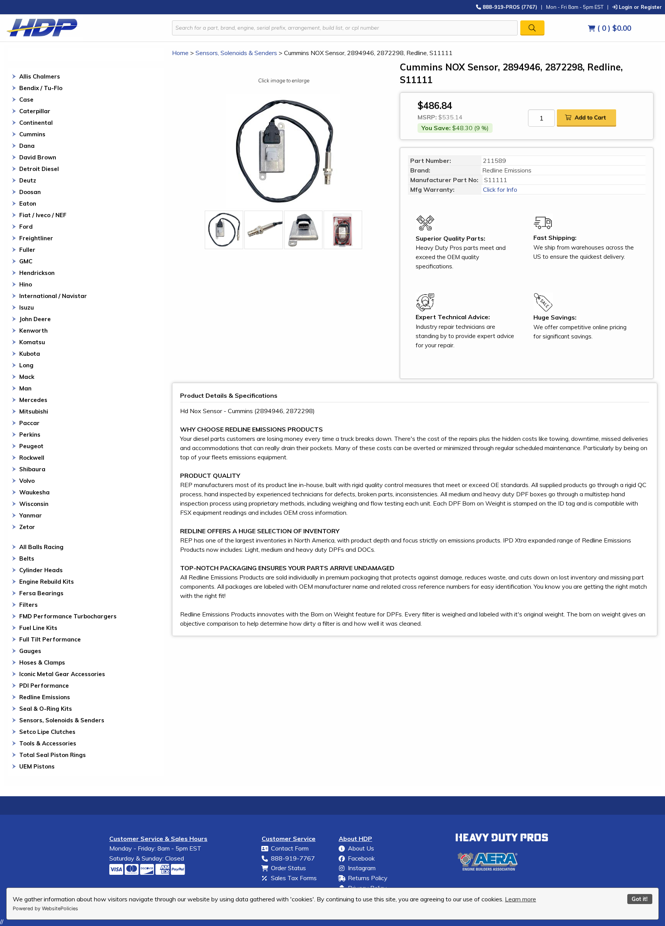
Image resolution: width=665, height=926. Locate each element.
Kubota (29, 353)
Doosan (30, 192)
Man (25, 388)
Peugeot (31, 446)
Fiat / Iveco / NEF (43, 215)
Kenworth (33, 330)
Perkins (29, 434)
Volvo (27, 480)
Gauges (30, 651)
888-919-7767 (293, 858)
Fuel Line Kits (38, 627)
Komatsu (32, 342)
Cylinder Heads (41, 570)
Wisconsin (33, 503)
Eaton (27, 203)
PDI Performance (44, 685)
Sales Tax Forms (294, 878)
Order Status (288, 868)
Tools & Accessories (47, 743)
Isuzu (26, 307)
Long (26, 365)
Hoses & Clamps (42, 662)
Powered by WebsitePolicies (45, 908)
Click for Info (499, 189)
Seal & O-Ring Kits (45, 708)
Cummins (32, 134)
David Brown (37, 157)
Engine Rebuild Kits (46, 581)
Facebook (361, 858)
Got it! (640, 899)
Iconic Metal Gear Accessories (62, 674)
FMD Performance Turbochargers (68, 616)
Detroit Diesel (39, 168)
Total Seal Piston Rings (52, 755)
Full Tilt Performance (50, 639)
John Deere (35, 319)
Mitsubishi (33, 411)
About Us (361, 848)
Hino (25, 284)
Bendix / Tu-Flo (40, 88)
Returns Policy (368, 878)
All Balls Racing (41, 547)
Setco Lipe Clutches (47, 731)
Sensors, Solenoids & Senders (61, 720)
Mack (26, 376)
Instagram (362, 868)
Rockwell (31, 457)
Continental (36, 122)
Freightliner (36, 238)
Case (26, 99)
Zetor (27, 527)
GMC (25, 261)
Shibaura (32, 469)
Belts (26, 558)
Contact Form (290, 848)
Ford (26, 226)
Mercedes (33, 400)
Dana (27, 145)
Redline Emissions (44, 697)
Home (180, 53)
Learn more (520, 899)
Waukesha (34, 492)
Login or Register (639, 7)
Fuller (27, 249)
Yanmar (30, 515)
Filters (28, 604)
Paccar (29, 423)
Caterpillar (34, 111)
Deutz (27, 180)
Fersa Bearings (41, 593)
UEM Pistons (37, 766)
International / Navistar (53, 296)
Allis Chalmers (39, 76)
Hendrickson (37, 272)
